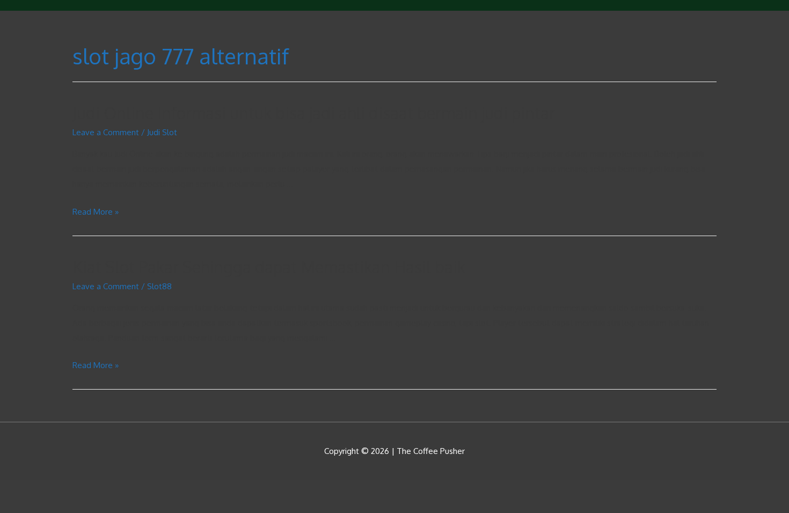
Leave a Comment (105, 132)
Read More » (95, 212)
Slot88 (159, 286)
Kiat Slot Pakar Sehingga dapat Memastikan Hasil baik (268, 266)
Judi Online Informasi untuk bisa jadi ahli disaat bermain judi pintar (313, 112)
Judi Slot (162, 132)
